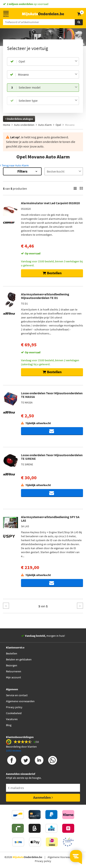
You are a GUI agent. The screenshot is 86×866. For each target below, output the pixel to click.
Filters (22, 171)
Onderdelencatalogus (19, 119)
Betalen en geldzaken (19, 659)
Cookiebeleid (14, 713)
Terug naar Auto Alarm (15, 165)
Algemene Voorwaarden (62, 857)
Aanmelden (42, 797)
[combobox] (48, 61)
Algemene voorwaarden (20, 701)
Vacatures (12, 719)
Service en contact (17, 695)
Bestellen (11, 653)
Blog (8, 725)
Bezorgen (11, 665)
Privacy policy (14, 707)
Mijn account (13, 677)
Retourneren (13, 671)
